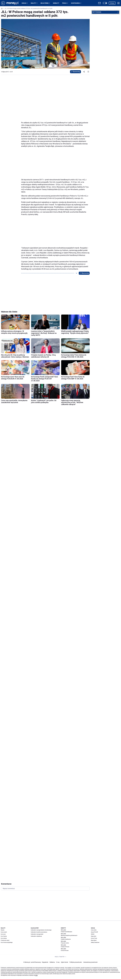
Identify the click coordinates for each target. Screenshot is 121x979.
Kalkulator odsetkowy (36, 936)
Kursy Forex (94, 938)
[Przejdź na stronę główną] (3, 4)
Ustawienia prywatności (90, 962)
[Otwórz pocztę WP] (99, 3)
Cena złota (93, 930)
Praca (64, 3)
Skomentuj (76, 72)
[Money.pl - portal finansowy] (14, 3)
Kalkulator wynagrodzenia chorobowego (41, 930)
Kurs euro (3, 934)
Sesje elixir (93, 936)
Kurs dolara (4, 938)
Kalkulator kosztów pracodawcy (39, 932)
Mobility (56, 3)
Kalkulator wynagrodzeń (37, 934)
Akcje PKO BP (94, 932)
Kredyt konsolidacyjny (66, 931)
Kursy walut (4, 932)
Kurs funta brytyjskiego (7, 942)
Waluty (33, 3)
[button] (104, 3)
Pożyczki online (65, 943)
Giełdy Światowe (95, 942)
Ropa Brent (94, 940)
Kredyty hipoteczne (66, 939)
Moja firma (44, 3)
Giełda (24, 3)
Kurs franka (4, 936)
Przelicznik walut (5, 940)
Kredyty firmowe (65, 946)
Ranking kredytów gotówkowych (69, 935)
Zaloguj (112, 3)
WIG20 (92, 934)
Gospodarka (75, 3)
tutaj (36, 975)
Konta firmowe (64, 950)
